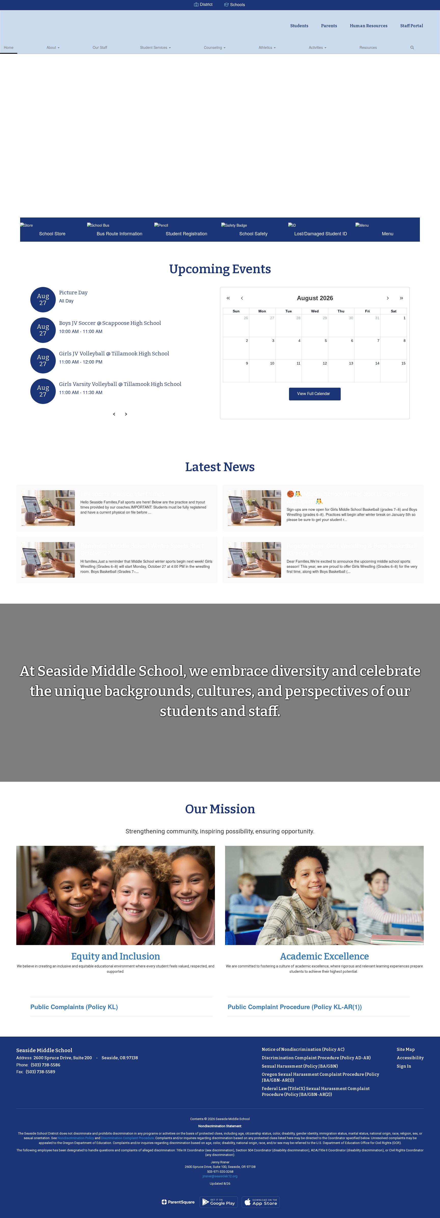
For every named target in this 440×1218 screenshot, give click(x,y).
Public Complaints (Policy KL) (74, 1006)
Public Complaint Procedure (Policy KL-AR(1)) (295, 1006)
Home (8, 47)
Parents (329, 25)
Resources (368, 47)
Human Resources (369, 25)
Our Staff (100, 47)
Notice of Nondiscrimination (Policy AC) (303, 1049)
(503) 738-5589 (40, 1071)
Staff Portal (411, 25)
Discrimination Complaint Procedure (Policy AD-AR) (316, 1057)
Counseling (213, 47)
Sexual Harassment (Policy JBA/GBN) (300, 1066)
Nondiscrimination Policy (76, 1138)
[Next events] (126, 414)
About (52, 47)
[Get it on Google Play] (219, 1202)
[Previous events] (114, 414)
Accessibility (410, 1057)
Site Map (406, 1049)
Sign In (404, 1066)
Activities (316, 47)
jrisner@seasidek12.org (220, 1176)
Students (299, 25)
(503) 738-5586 (45, 1065)
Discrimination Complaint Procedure (127, 1138)
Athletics (266, 47)
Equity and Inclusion (115, 956)
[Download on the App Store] (261, 1202)
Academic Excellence (324, 956)
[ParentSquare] (178, 1202)
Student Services (154, 47)
